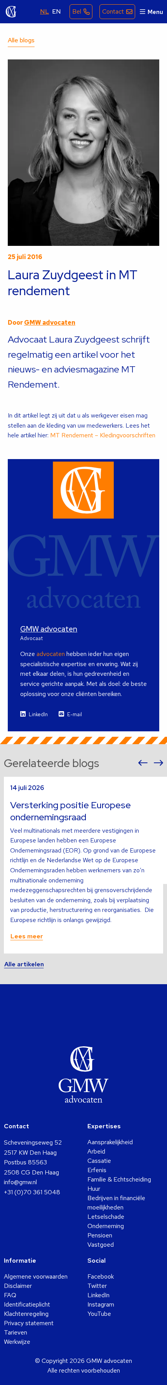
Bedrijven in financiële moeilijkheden (116, 1202)
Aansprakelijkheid (110, 1142)
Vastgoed (100, 1245)
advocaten (51, 654)
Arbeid (96, 1151)
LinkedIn (38, 714)
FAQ (10, 1295)
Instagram (100, 1304)
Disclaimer (18, 1286)
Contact (113, 11)
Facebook (100, 1276)
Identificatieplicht (27, 1304)
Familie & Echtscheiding (119, 1179)
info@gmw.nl (20, 1182)
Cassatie (99, 1161)
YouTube (99, 1314)
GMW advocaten (11, 11)
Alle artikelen (24, 964)
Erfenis (96, 1170)
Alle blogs (21, 40)
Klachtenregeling (26, 1314)
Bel (76, 11)
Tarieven (15, 1332)
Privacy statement (29, 1323)
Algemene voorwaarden (36, 1276)
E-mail (74, 714)
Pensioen (99, 1235)
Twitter (97, 1286)
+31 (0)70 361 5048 (32, 1192)
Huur (93, 1189)
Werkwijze (17, 1342)
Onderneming (105, 1226)
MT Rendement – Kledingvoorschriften (102, 435)
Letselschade (105, 1217)
